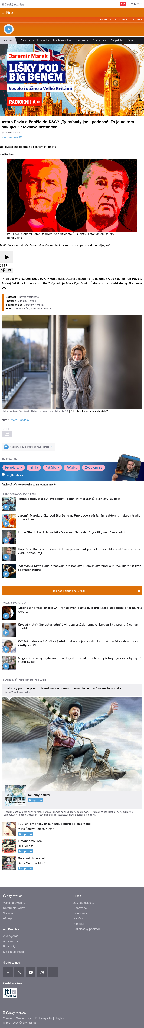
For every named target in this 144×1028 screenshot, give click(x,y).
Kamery (137, 19)
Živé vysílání (92, 467)
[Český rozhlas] (13, 4)
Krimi (32, 467)
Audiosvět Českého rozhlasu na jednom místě (29, 484)
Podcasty (9, 946)
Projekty (116, 40)
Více (131, 40)
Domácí (8, 40)
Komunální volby (14, 908)
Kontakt (78, 923)
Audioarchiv (122, 19)
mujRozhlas (9, 458)
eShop (7, 918)
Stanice (8, 913)
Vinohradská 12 (12, 137)
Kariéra (78, 918)
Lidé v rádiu (81, 913)
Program (105, 19)
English (59, 1018)
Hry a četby (12, 467)
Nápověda (80, 908)
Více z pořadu (14, 602)
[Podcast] (3, 270)
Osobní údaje (24, 1018)
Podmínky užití (43, 1018)
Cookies (7, 1018)
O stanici (98, 40)
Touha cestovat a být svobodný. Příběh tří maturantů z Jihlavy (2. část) (69, 498)
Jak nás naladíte (83, 902)
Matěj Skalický (105, 234)
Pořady (43, 40)
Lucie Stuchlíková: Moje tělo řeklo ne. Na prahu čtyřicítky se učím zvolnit (72, 532)
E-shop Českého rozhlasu (24, 680)
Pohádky (51, 467)
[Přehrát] (6, 257)
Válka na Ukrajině (14, 902)
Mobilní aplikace (13, 951)
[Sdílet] (9, 270)
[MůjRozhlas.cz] (7, 154)
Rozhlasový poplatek (86, 929)
